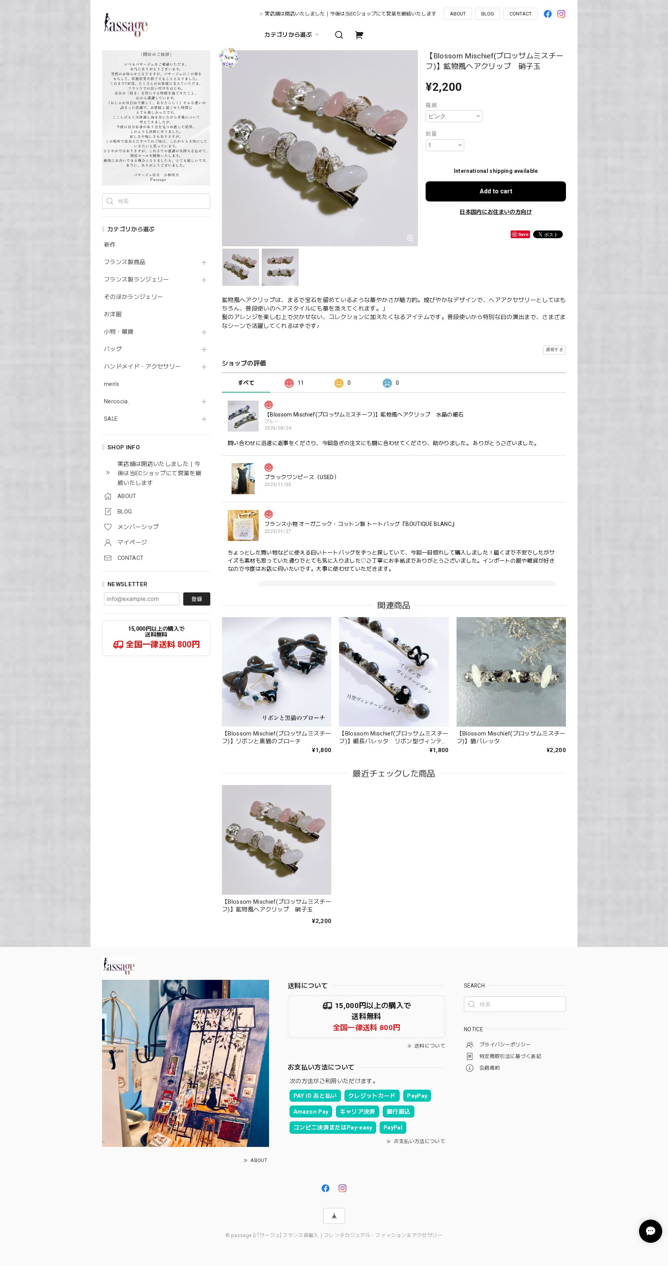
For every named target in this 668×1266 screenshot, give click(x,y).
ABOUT (458, 14)
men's (111, 384)
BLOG (487, 14)
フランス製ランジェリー (136, 279)
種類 (431, 105)
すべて (246, 383)
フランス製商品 (124, 262)
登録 (196, 599)
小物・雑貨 (119, 332)
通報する (554, 349)
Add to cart (496, 191)
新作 (110, 245)
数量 (431, 134)
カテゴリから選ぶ (288, 34)
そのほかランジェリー (133, 297)
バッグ (113, 349)
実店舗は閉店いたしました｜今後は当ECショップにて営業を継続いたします (350, 14)
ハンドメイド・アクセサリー (142, 366)
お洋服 (113, 314)
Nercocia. (116, 401)
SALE (111, 419)
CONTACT (521, 14)
